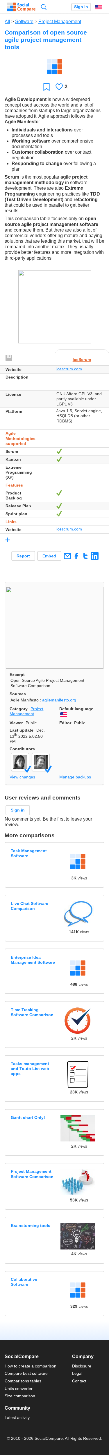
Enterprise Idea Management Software (33, 960)
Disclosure (81, 1366)
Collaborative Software (24, 1282)
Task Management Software (29, 853)
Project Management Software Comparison (32, 1174)
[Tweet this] (85, 556)
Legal (77, 1373)
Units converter (19, 1388)
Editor (65, 722)
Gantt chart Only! (28, 1117)
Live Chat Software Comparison (29, 906)
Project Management (59, 21)
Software (24, 21)
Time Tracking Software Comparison (32, 1012)
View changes (22, 777)
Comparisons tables (23, 1381)
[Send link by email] (67, 556)
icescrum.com (69, 369)
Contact (79, 1381)
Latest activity (17, 1417)
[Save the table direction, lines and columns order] (9, 358)
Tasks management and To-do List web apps (30, 1068)
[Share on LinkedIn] (95, 556)
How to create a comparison (30, 1366)
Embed (49, 556)
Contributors (22, 749)
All (7, 21)
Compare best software (26, 1373)
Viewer (16, 722)
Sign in (81, 7)
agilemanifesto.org (59, 700)
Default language (76, 708)
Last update (21, 730)
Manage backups (75, 777)
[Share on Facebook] (76, 556)
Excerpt (17, 674)
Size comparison (20, 1396)
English (98, 7)
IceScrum (82, 359)
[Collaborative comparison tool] (21, 7)
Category (19, 708)
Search (44, 7)
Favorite (46, 87)
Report (23, 556)
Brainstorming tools (30, 1225)
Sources (18, 693)
